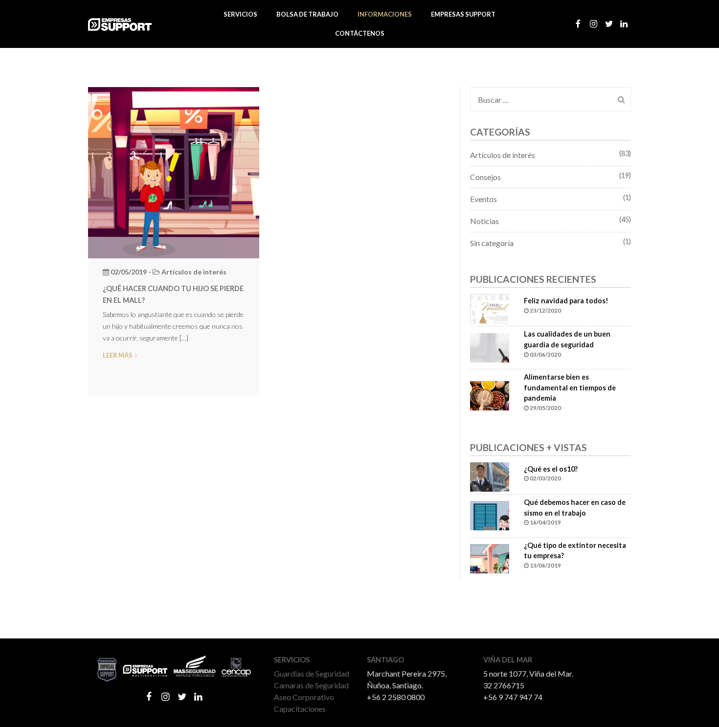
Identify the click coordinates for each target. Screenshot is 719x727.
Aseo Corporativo (304, 697)
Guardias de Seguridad (311, 673)
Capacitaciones (300, 708)
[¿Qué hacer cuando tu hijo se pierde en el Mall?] (173, 171)
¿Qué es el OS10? (551, 469)
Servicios (240, 14)
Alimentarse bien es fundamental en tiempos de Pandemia (570, 387)
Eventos (483, 199)
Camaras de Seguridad (311, 685)
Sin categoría (492, 243)
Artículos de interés (502, 154)
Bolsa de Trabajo (307, 14)
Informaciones (385, 14)
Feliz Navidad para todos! (566, 300)
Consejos (485, 177)
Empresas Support (463, 14)
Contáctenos (359, 33)
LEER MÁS (118, 355)
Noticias (484, 221)
